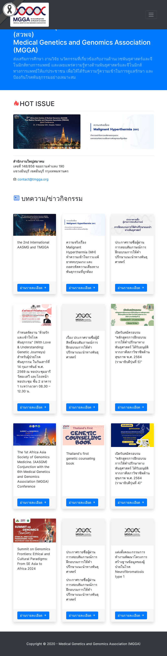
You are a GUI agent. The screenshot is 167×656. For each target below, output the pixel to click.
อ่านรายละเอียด (31, 288)
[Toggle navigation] (151, 15)
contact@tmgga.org (33, 179)
